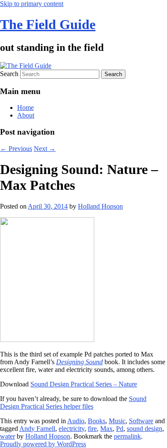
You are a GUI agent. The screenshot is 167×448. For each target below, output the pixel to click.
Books (96, 420)
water (7, 436)
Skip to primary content (31, 3)
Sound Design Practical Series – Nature (83, 384)
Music (117, 420)
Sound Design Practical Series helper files (73, 402)
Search (9, 73)
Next (45, 148)
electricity (71, 428)
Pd (119, 428)
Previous (16, 148)
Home (25, 107)
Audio (75, 420)
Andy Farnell (37, 428)
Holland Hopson (100, 206)
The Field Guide (47, 24)
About (25, 115)
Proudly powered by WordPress (43, 444)
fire (92, 428)
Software (141, 420)
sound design (144, 428)
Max (106, 428)
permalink (127, 436)
